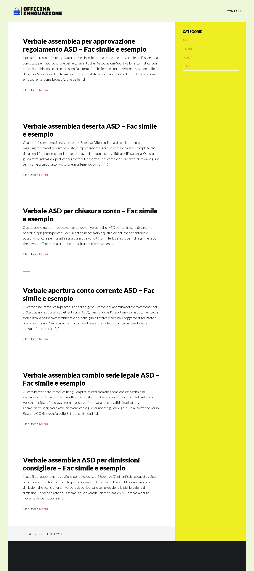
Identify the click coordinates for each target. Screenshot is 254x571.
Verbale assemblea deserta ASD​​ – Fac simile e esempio (90, 130)
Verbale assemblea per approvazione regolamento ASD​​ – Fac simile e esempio (85, 45)
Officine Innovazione (37, 11)
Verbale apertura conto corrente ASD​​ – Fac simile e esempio (89, 294)
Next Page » (54, 535)
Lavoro (187, 48)
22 (41, 533)
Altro (186, 40)
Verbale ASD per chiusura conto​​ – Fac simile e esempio (90, 215)
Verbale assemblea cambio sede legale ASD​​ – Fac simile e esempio (91, 379)
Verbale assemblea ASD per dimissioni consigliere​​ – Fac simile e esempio (81, 464)
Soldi (186, 66)
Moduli (43, 90)
